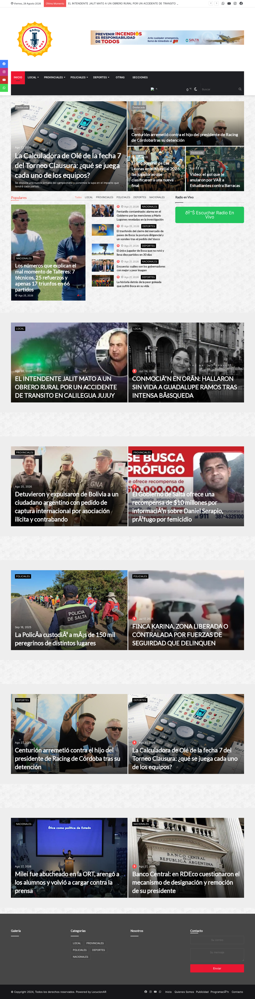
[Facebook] (4, 64)
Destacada (22, 107)
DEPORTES (100, 77)
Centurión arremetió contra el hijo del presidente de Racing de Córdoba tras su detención (67, 758)
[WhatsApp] (4, 88)
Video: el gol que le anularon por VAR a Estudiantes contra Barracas (215, 180)
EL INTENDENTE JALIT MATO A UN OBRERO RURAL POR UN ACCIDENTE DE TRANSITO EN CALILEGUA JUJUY (66, 387)
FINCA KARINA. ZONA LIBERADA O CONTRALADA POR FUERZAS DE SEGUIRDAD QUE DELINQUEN (180, 634)
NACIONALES (157, 197)
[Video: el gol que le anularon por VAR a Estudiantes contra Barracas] (215, 169)
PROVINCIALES (53, 77)
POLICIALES (78, 77)
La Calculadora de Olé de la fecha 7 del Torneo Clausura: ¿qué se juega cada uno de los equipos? (68, 165)
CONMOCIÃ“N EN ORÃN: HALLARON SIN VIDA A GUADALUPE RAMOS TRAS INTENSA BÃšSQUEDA (129, 3)
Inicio (18, 77)
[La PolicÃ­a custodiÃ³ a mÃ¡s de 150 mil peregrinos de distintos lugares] (69, 610)
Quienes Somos (184, 991)
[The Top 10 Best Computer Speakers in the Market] (103, 211)
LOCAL (32, 77)
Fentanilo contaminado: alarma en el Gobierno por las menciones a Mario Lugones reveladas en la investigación (140, 215)
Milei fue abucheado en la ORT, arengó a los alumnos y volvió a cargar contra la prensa (67, 882)
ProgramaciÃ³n (220, 991)
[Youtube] (4, 80)
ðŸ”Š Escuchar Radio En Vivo (209, 214)
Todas (78, 197)
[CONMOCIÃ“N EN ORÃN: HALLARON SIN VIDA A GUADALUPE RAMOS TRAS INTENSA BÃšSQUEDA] (186, 362)
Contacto (196, 930)
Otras (120, 77)
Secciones (140, 77)
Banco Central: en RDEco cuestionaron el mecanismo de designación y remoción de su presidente (186, 882)
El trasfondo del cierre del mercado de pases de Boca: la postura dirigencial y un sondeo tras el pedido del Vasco (140, 234)
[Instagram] (4, 72)
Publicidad (202, 991)
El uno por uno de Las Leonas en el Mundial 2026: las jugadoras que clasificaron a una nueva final (156, 174)
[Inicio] (35, 39)
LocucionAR (99, 991)
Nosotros (136, 930)
